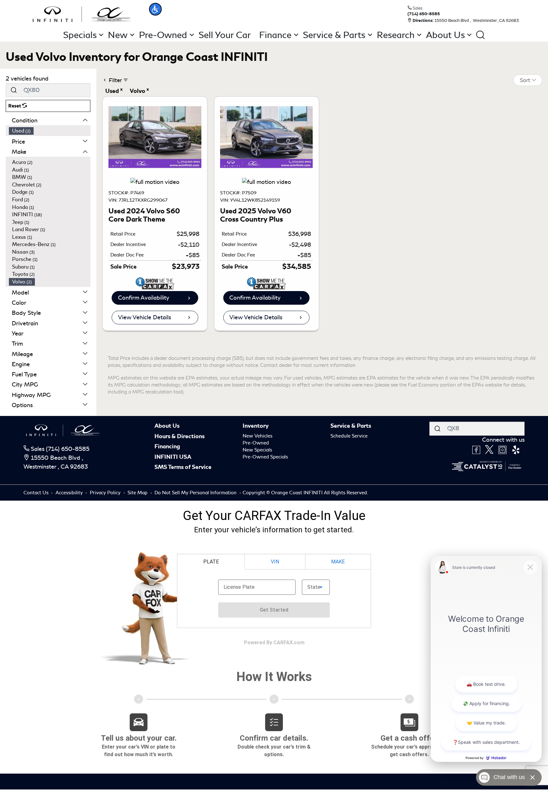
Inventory (256, 426)
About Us (166, 426)
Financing (167, 446)
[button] (155, 9)
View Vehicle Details (144, 317)
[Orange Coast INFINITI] (81, 13)
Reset (15, 106)
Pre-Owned (256, 443)
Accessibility (69, 493)
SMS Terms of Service (183, 467)
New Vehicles (257, 436)
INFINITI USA (172, 457)
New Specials (257, 450)
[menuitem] (50, 131)
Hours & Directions (179, 436)
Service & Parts (350, 426)
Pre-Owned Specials (265, 457)
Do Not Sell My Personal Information (196, 493)
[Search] (14, 90)
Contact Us (36, 493)
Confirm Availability (143, 297)
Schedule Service (349, 436)
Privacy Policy (106, 493)
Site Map (138, 493)
